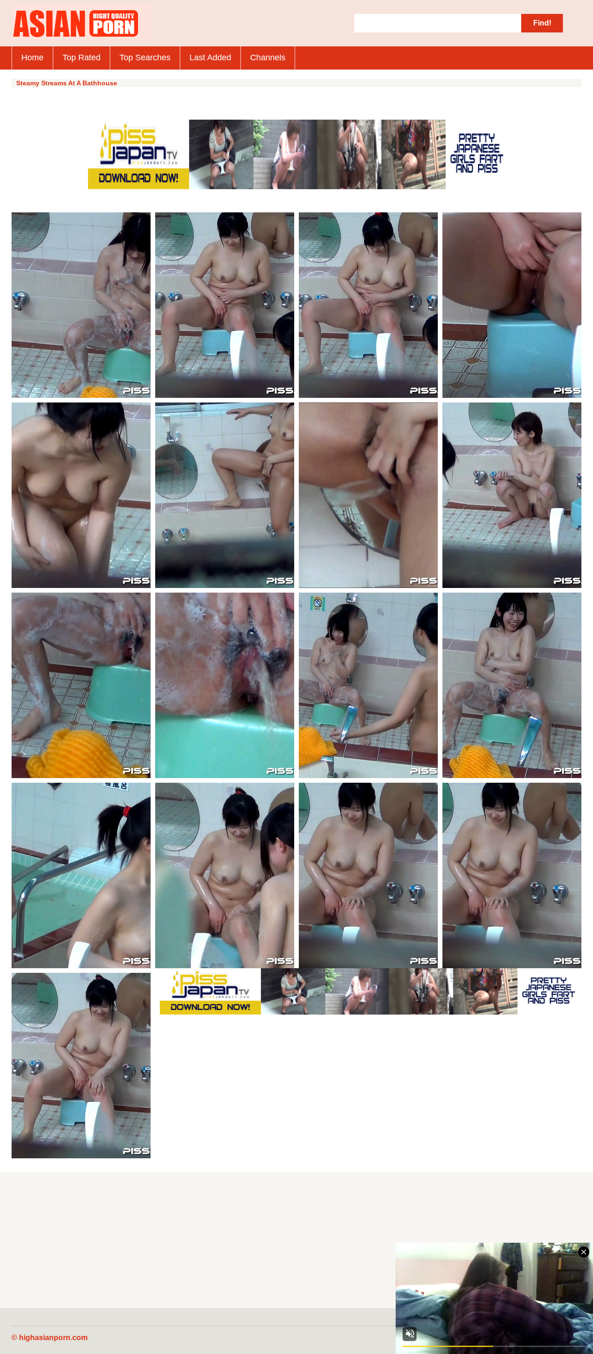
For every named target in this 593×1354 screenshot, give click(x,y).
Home (32, 57)
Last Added (210, 57)
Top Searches (145, 57)
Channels (267, 57)
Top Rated (82, 57)
